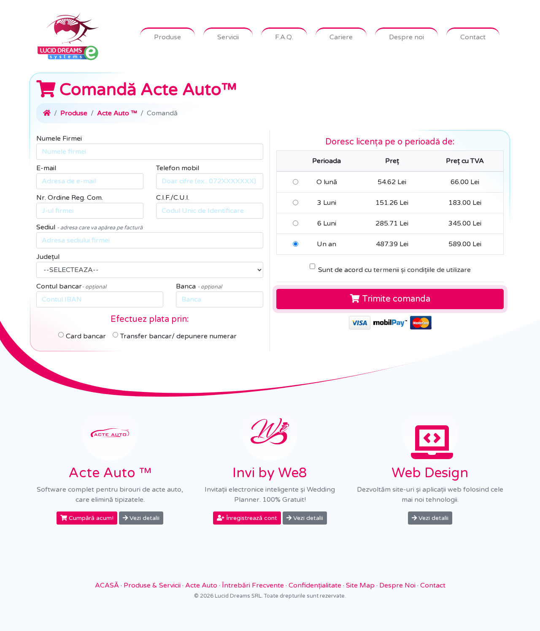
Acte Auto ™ (117, 113)
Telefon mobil (177, 168)
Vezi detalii (143, 518)
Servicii (228, 37)
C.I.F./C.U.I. (172, 197)
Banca (199, 286)
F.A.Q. (284, 37)
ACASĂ (107, 585)
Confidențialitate (315, 585)
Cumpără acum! (90, 518)
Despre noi (406, 37)
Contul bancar (71, 286)
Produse (167, 37)
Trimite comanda (395, 299)
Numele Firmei (59, 138)
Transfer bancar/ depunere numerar (178, 336)
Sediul (89, 227)
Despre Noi (397, 585)
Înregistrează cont (250, 518)
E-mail (46, 168)
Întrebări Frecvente (253, 585)
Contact (473, 37)
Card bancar (86, 336)
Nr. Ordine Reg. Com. (69, 197)
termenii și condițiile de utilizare (422, 270)
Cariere (341, 37)
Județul (47, 257)
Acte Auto (201, 585)
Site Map (360, 585)
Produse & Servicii (152, 585)
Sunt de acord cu (394, 270)
